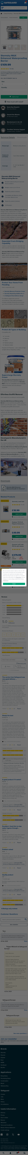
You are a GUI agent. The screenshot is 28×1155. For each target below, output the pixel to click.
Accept (14, 584)
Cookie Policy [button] (18, 577)
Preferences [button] (5, 580)
